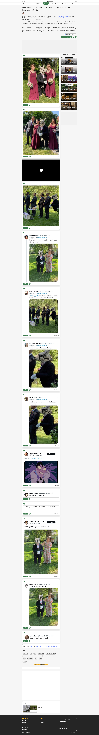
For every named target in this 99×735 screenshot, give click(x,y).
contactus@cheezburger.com (65, 726)
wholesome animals (38, 656)
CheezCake (24, 729)
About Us (42, 722)
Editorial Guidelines (44, 724)
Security (71, 732)
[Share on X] (71, 37)
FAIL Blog (24, 722)
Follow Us (31, 646)
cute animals (25, 656)
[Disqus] (41, 686)
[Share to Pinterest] (73, 37)
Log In (76, 1)
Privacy (68, 732)
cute (31, 656)
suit (55, 656)
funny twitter (30, 658)
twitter (34, 653)
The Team (42, 720)
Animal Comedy (25, 725)
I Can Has (24, 720)
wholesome (25, 653)
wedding (45, 656)
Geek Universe (25, 727)
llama (31, 653)
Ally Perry (26, 12)
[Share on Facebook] (69, 37)
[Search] (24, 1)
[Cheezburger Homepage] (49, 1)
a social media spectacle (63, 16)
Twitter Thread (41, 653)
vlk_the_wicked (57, 283)
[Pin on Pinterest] (30, 105)
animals (40, 658)
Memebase (24, 724)
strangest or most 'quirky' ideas (57, 17)
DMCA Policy (75, 732)
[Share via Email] (76, 37)
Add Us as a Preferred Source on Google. (46, 646)
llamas (24, 658)
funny (36, 658)
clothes (50, 656)
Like (25, 661)
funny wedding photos (51, 653)
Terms (65, 732)
